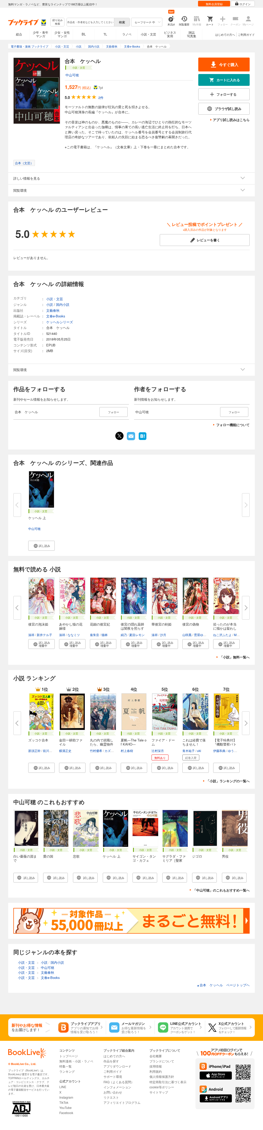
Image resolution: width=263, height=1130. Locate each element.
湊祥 (31, 634)
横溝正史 (65, 750)
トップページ (68, 1056)
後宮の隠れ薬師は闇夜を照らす (132, 626)
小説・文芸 (148, 34)
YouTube (65, 1107)
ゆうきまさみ (237, 750)
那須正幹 (34, 750)
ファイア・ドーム (163, 742)
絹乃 (124, 634)
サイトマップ (158, 1092)
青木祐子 (188, 750)
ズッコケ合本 (38, 740)
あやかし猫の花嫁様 (70, 626)
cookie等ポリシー (161, 1087)
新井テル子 (44, 634)
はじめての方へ (225, 34)
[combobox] (90, 22)
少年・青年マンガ (40, 34)
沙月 (163, 634)
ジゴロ (197, 856)
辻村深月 (158, 750)
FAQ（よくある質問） (119, 1082)
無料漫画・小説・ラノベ (76, 1061)
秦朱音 (94, 634)
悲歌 (76, 856)
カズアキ (111, 750)
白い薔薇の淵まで (25, 858)
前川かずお (50, 750)
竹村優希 (96, 750)
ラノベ (127, 34)
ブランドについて (161, 1061)
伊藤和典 (219, 750)
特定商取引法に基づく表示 (167, 1082)
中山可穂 (72, 74)
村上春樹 (127, 750)
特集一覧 (65, 1066)
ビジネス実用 (170, 34)
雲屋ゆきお (201, 634)
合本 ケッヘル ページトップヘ (223, 984)
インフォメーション (117, 1087)
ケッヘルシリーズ (59, 321)
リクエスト (111, 1097)
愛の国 (48, 856)
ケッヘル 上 (37, 517)
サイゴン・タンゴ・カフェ (144, 858)
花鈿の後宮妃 (100, 624)
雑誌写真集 (191, 34)
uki (199, 750)
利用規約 (155, 1071)
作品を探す (111, 1061)
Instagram (66, 1097)
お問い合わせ (113, 1092)
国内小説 (62, 304)
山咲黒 (187, 634)
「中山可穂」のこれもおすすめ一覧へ (221, 890)
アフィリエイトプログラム (122, 1102)
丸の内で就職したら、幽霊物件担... (101, 744)
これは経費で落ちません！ (194, 742)
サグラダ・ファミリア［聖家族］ (174, 860)
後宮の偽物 (190, 624)
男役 (225, 856)
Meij (237, 634)
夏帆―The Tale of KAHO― (133, 742)
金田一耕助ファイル (70, 742)
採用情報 (155, 1066)
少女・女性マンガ (62, 34)
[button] (41, 546)
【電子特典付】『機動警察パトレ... (225, 744)
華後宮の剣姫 (162, 624)
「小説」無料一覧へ (235, 657)
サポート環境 (113, 1076)
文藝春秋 (53, 310)
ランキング (67, 1071)
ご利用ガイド (246, 34)
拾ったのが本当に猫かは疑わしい (225, 628)
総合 (19, 34)
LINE (62, 1087)
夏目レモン (137, 634)
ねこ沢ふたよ (222, 634)
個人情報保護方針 (161, 1076)
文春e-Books (55, 316)
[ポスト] (119, 436)
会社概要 (155, 1056)
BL (84, 34)
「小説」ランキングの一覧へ (228, 780)
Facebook (66, 1112)
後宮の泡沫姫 (38, 624)
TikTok (63, 1102)
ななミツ (74, 634)
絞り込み (57, 22)
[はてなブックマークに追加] (142, 439)
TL (105, 34)
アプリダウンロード (117, 1066)
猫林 (104, 634)
